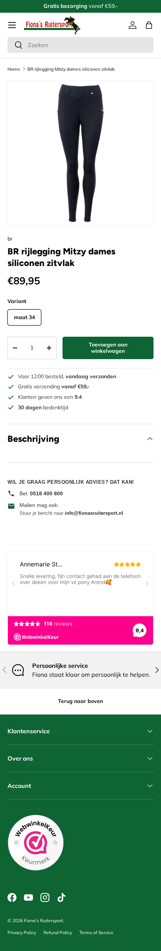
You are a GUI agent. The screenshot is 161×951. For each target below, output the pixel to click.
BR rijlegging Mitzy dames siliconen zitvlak (71, 69)
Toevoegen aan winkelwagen (108, 347)
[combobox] (80, 45)
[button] (149, 25)
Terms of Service (96, 932)
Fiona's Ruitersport (43, 920)
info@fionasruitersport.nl (94, 513)
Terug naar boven (80, 701)
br (9, 238)
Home (13, 69)
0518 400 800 (46, 493)
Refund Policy (57, 932)
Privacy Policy (21, 932)
